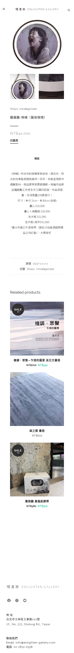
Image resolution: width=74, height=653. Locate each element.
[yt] (25, 600)
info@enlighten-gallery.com (36, 642)
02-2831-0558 (23, 647)
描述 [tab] (37, 158)
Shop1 (14, 108)
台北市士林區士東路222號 (23, 619)
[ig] (17, 600)
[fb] (9, 600)
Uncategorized (28, 108)
